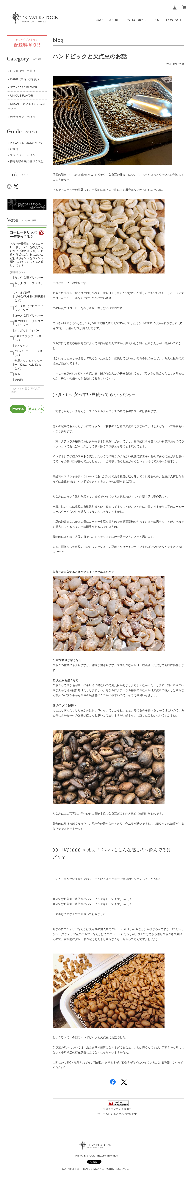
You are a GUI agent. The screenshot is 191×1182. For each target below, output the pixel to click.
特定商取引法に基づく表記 (26, 161)
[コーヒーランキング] (118, 1103)
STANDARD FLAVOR (23, 87)
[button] (136, 20)
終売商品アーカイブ (22, 117)
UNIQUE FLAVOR (21, 95)
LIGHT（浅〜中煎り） (24, 71)
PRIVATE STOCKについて (26, 142)
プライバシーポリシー (24, 155)
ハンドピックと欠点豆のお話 (90, 56)
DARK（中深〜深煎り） (25, 79)
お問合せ (15, 149)
